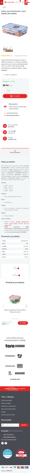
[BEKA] (20, 356)
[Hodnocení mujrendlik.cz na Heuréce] (7, 454)
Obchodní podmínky (6, 400)
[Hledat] (16, 2)
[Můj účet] (22, 2)
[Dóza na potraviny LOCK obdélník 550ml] (15, 30)
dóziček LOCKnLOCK (22, 221)
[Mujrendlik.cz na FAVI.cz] (21, 454)
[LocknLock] (15, 379)
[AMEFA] (20, 366)
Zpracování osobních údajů (8, 409)
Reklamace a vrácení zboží (8, 406)
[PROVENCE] (20, 346)
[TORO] (10, 346)
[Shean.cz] (9, 471)
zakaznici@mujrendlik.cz (12, 115)
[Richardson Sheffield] (10, 373)
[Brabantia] (10, 366)
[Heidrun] (20, 373)
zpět (4, 7)
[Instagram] (6, 443)
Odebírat (24, 425)
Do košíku (16, 96)
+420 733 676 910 (12, 113)
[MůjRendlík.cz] (9, 2)
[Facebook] (2, 443)
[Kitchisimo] (10, 356)
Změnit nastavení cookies (8, 415)
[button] (26, 306)
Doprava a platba (6, 403)
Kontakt (3, 412)
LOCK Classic (13, 223)
